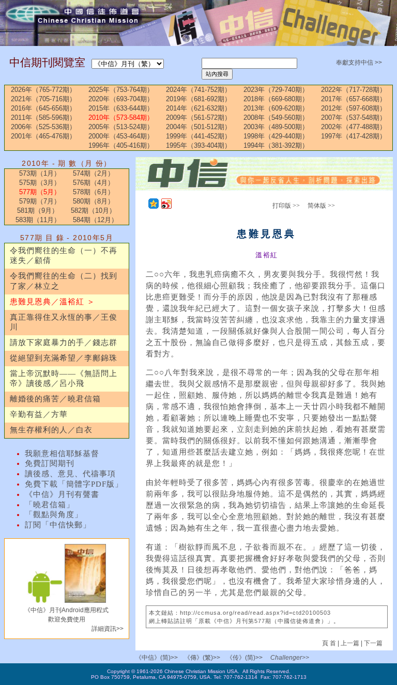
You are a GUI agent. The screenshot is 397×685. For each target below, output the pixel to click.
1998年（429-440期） (276, 136)
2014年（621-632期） (198, 108)
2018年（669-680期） (276, 99)
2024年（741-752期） (198, 90)
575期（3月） (39, 182)
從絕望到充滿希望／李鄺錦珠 (63, 358)
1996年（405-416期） (121, 145)
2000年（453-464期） (121, 136)
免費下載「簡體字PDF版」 (74, 484)
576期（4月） (93, 182)
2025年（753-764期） (121, 90)
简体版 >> (321, 205)
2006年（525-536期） (43, 127)
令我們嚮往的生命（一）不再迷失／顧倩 (63, 255)
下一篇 (373, 643)
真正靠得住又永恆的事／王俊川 (63, 322)
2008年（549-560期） (276, 117)
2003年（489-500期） (276, 127)
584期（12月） (95, 220)
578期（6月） (93, 192)
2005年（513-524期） (121, 127)
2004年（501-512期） (198, 127)
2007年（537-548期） (353, 117)
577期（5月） (39, 192)
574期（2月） (93, 173)
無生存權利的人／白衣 (51, 430)
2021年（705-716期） (43, 99)
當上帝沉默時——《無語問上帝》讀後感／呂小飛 (63, 378)
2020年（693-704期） (121, 99)
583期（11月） (38, 220)
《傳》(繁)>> (202, 657)
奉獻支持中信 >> (359, 62)
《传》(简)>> (244, 657)
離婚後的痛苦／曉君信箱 (55, 399)
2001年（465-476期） (43, 136)
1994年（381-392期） (276, 145)
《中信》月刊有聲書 (62, 494)
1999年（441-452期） (198, 136)
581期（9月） (37, 210)
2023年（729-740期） (276, 90)
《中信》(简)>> (156, 657)
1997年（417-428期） (353, 136)
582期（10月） (93, 210)
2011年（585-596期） (43, 117)
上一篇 (350, 643)
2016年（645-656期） (43, 108)
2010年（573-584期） (121, 117)
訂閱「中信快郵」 (58, 525)
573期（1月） (39, 173)
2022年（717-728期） (353, 90)
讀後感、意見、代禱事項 (70, 474)
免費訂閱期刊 (49, 463)
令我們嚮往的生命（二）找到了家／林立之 (63, 281)
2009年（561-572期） (198, 117)
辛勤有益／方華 (39, 414)
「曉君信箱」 (49, 505)
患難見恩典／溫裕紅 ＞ (52, 302)
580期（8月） (93, 201)
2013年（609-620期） (276, 108)
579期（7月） (39, 201)
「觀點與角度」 (54, 514)
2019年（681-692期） (198, 99)
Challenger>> (289, 657)
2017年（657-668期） (353, 99)
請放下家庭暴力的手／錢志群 (63, 342)
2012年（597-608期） (353, 108)
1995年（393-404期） (198, 145)
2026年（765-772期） (43, 90)
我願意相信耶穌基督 (62, 453)
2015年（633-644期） (121, 108)
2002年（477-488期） (353, 127)
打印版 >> (286, 205)
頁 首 (330, 643)
